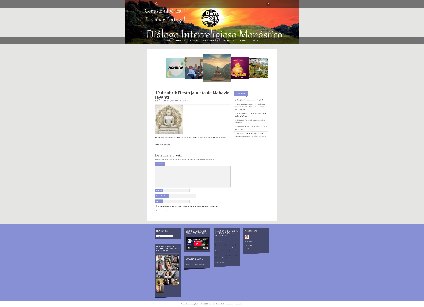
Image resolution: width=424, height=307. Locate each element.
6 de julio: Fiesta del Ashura (246, 100)
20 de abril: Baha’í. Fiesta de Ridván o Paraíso (252, 127)
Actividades (193, 40)
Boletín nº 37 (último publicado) (195, 264)
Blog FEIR (243, 40)
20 (216, 255)
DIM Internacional (229, 40)
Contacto (254, 40)
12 (235, 250)
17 (229, 253)
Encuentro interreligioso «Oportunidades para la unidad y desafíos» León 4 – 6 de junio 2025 (250, 106)
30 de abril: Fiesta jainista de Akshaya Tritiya (251, 120)
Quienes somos (179, 40)
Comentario (160, 164)
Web (157, 201)
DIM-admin (183, 101)
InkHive (197, 304)
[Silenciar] (204, 248)
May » (222, 262)
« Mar (217, 262)
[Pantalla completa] (206, 248)
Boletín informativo (210, 40)
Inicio (167, 40)
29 (223, 258)
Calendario (166, 145)
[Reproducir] (189, 248)
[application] (197, 243)
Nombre (159, 190)
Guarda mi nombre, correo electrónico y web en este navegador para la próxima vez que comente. (187, 206)
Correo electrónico (162, 196)
